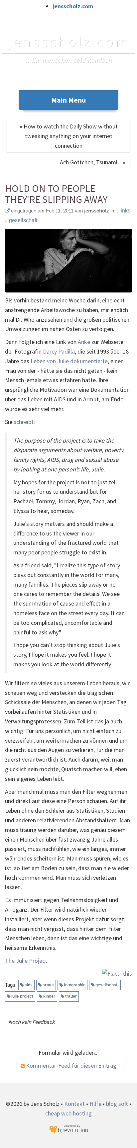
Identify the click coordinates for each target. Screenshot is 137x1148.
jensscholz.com (73, 6)
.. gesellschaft (21, 220)
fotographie (74, 985)
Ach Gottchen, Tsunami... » (92, 162)
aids (29, 985)
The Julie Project (26, 960)
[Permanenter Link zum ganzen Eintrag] (7, 210)
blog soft (117, 1103)
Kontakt (74, 1103)
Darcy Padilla (59, 351)
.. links (122, 210)
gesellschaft (107, 985)
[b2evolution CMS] (68, 1128)
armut (48, 985)
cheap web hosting (68, 1113)
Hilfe (95, 1103)
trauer (71, 996)
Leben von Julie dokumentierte (69, 361)
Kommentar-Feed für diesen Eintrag (70, 1065)
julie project (22, 996)
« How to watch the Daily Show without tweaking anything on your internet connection (69, 136)
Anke (84, 342)
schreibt (24, 422)
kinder (49, 996)
